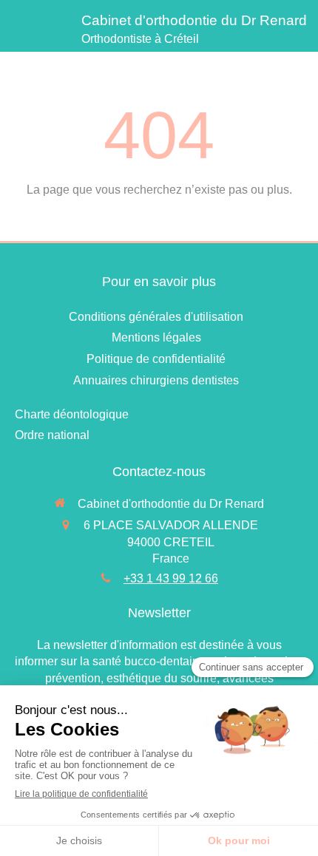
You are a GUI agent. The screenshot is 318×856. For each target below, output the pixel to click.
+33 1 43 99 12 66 (171, 578)
